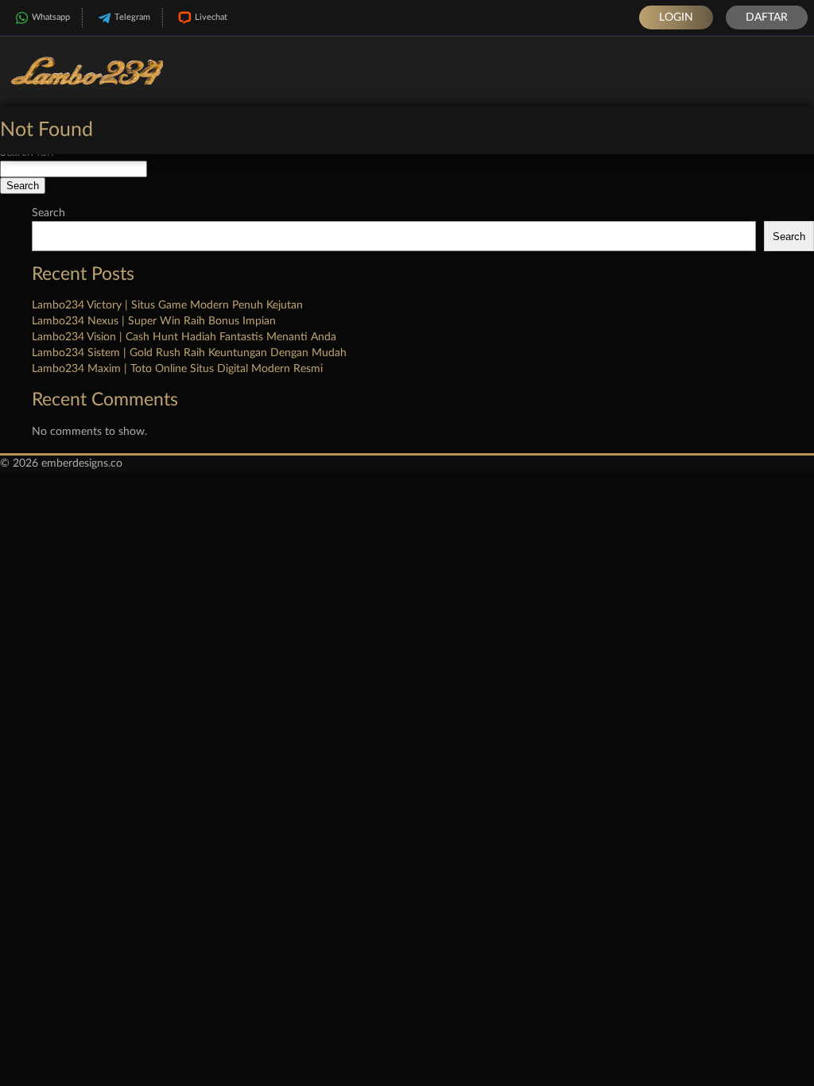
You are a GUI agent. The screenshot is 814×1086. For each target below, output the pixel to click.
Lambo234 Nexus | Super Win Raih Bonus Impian (154, 321)
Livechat (211, 17)
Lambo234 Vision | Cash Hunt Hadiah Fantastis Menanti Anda (184, 337)
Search (48, 213)
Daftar (767, 17)
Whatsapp (51, 17)
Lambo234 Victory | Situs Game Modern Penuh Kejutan (167, 305)
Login (676, 17)
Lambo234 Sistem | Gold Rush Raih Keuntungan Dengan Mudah (189, 353)
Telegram (132, 17)
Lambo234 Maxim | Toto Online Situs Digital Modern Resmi (177, 368)
